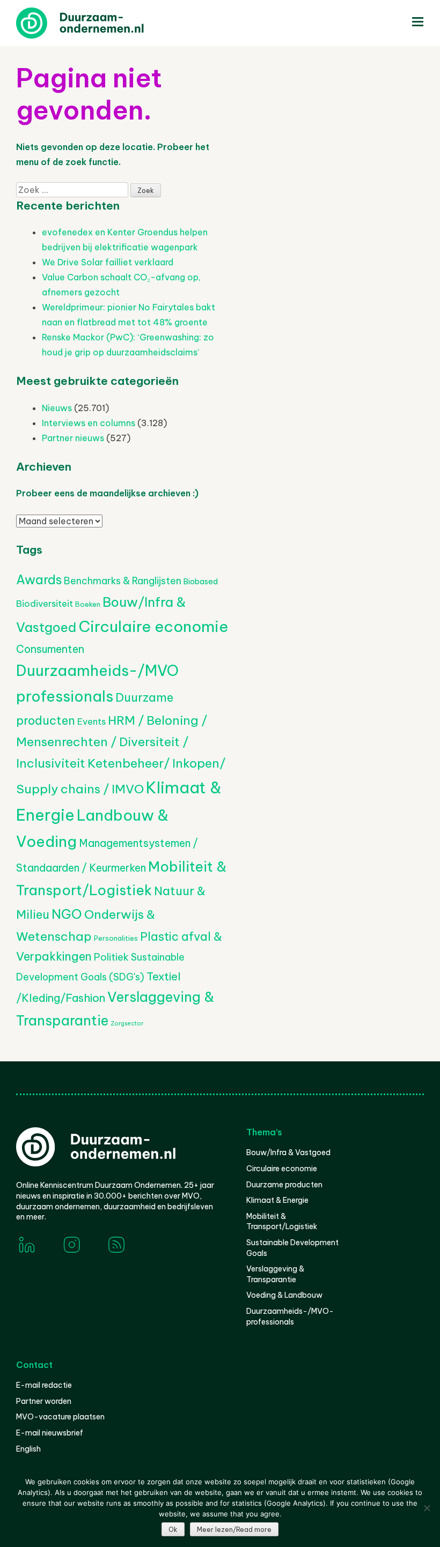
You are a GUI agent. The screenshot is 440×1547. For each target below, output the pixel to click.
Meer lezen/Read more (234, 1530)
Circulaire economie (153, 626)
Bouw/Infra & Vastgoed (288, 1152)
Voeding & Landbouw (284, 1295)
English (28, 1449)
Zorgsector (127, 1023)
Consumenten (50, 649)
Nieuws (57, 408)
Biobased (201, 581)
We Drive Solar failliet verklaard (107, 262)
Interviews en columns (88, 423)
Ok (173, 1530)
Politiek (111, 957)
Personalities (116, 938)
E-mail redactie (44, 1385)
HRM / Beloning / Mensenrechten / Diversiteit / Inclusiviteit (111, 741)
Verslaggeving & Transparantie (275, 1274)
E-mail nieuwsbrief (49, 1433)
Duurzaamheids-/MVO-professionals (290, 1316)
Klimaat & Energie (277, 1200)
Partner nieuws (73, 438)
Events (91, 721)
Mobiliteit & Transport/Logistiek (281, 1221)
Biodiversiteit (44, 603)
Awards (39, 579)
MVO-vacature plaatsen (60, 1417)
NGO (67, 914)
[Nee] (426, 1508)
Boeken (87, 604)
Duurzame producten (284, 1184)
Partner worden (43, 1401)
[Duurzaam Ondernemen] (96, 23)
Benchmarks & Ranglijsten (122, 581)
